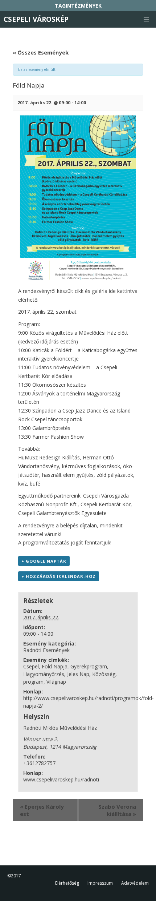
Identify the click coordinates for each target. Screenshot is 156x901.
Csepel (31, 666)
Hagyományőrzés (43, 674)
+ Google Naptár (43, 561)
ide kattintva (123, 290)
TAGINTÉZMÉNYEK (78, 5)
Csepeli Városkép (36, 19)
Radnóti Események (46, 650)
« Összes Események (41, 52)
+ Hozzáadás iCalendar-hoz (58, 576)
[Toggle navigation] (146, 19)
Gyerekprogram (88, 666)
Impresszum (100, 883)
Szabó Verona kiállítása (117, 810)
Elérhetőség (67, 883)
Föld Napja (54, 666)
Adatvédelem (135, 883)
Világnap (56, 681)
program (33, 681)
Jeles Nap (78, 674)
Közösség (103, 674)
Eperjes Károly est (42, 810)
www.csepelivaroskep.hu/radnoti (61, 779)
